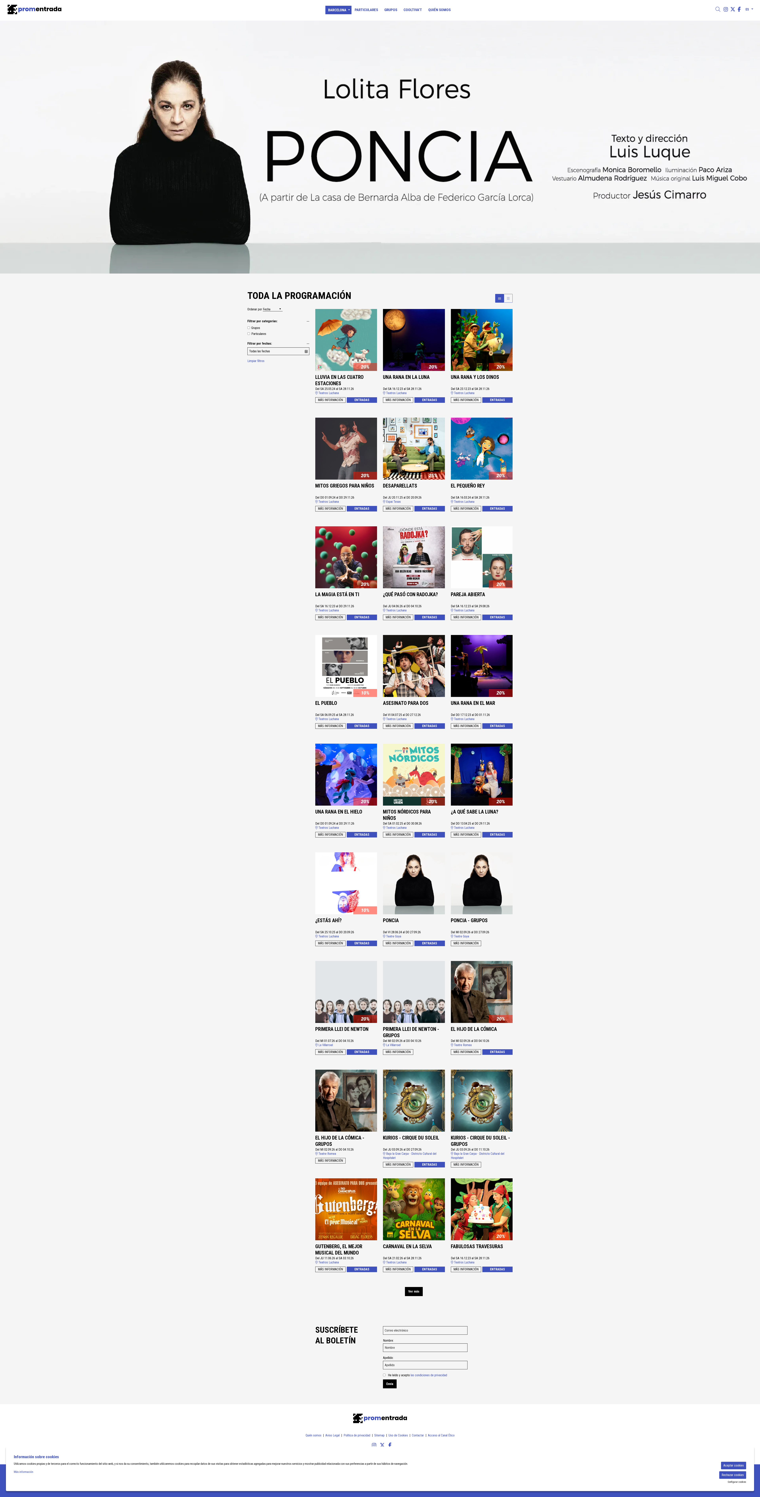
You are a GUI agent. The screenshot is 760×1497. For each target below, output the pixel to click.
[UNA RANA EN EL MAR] (482, 666)
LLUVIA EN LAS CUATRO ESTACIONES (339, 380)
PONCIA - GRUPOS (469, 920)
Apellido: (388, 1358)
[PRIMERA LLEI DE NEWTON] (346, 992)
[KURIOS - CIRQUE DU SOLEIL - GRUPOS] (482, 1100)
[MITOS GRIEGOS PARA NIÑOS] (346, 448)
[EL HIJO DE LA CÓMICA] (482, 992)
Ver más (413, 1291)
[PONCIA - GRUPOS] (482, 883)
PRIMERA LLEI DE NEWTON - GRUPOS (411, 1032)
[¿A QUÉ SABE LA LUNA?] (482, 774)
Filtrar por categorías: (262, 321)
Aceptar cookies (733, 1465)
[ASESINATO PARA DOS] (414, 666)
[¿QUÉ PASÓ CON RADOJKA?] (414, 557)
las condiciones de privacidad (429, 1375)
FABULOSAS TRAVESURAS (477, 1246)
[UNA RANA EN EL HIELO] (346, 774)
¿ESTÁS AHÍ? (328, 920)
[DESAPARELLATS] (414, 448)
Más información (23, 1472)
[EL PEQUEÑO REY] (482, 448)
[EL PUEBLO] (346, 666)
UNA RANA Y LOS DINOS (475, 377)
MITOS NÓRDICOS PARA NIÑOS (407, 815)
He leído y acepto (417, 1375)
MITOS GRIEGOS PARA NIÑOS (344, 486)
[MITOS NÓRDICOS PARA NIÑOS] (414, 774)
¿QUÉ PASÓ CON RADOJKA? (410, 594)
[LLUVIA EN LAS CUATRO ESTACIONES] (346, 340)
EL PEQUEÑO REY (468, 486)
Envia (389, 1384)
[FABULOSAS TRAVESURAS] (482, 1209)
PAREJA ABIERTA (468, 594)
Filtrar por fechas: (259, 343)
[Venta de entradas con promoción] (127, 9)
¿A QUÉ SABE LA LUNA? (474, 812)
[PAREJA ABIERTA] (482, 557)
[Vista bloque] (499, 298)
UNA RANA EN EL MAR (473, 703)
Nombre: (388, 1340)
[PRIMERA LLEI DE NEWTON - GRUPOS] (414, 992)
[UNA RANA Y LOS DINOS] (482, 340)
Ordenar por (254, 309)
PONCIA (391, 920)
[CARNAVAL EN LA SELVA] (414, 1209)
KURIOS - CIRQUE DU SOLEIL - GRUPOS (480, 1141)
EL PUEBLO (326, 703)
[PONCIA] (414, 883)
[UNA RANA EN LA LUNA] (414, 340)
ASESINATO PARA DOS (405, 703)
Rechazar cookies (733, 1475)
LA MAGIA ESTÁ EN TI (337, 594)
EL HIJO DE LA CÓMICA (474, 1029)
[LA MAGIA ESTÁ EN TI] (346, 557)
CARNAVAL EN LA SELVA (407, 1246)
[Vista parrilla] (508, 298)
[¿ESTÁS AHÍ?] (346, 883)
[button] (8, 147)
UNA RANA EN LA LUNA (406, 377)
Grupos (255, 328)
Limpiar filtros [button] (255, 361)
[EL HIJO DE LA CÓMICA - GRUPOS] (346, 1100)
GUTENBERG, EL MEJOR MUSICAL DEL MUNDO (338, 1250)
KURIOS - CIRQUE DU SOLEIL (411, 1138)
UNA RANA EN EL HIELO (338, 812)
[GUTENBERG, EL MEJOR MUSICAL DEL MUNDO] (346, 1209)
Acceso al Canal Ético (441, 1435)
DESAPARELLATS (400, 486)
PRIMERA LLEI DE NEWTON (342, 1029)
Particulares (258, 334)
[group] (380, 147)
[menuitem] (726, 9)
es (747, 9)
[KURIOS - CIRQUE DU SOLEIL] (414, 1100)
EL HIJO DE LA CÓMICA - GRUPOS (339, 1141)
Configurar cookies (737, 1482)
